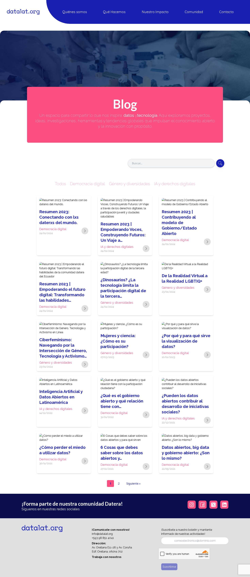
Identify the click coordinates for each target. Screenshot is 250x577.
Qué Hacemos (114, 12)
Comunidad (194, 12)
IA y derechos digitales (174, 183)
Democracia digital (87, 183)
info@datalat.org (102, 533)
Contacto (226, 12)
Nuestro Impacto (155, 12)
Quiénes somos (74, 12)
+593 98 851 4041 (103, 538)
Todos (60, 183)
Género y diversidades (129, 183)
